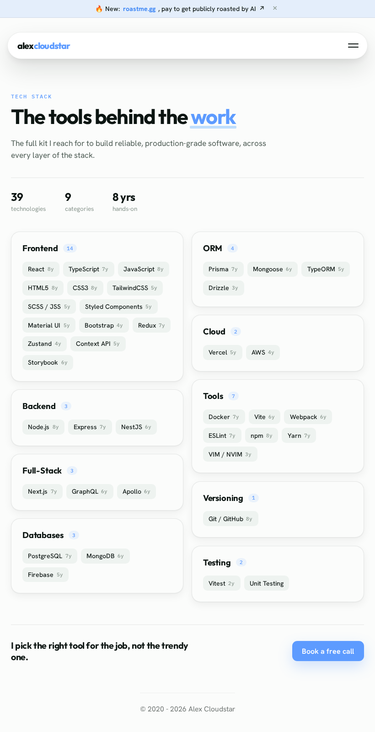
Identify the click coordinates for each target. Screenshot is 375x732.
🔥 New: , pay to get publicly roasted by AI (180, 9)
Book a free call (328, 651)
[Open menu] (353, 45)
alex (43, 45)
